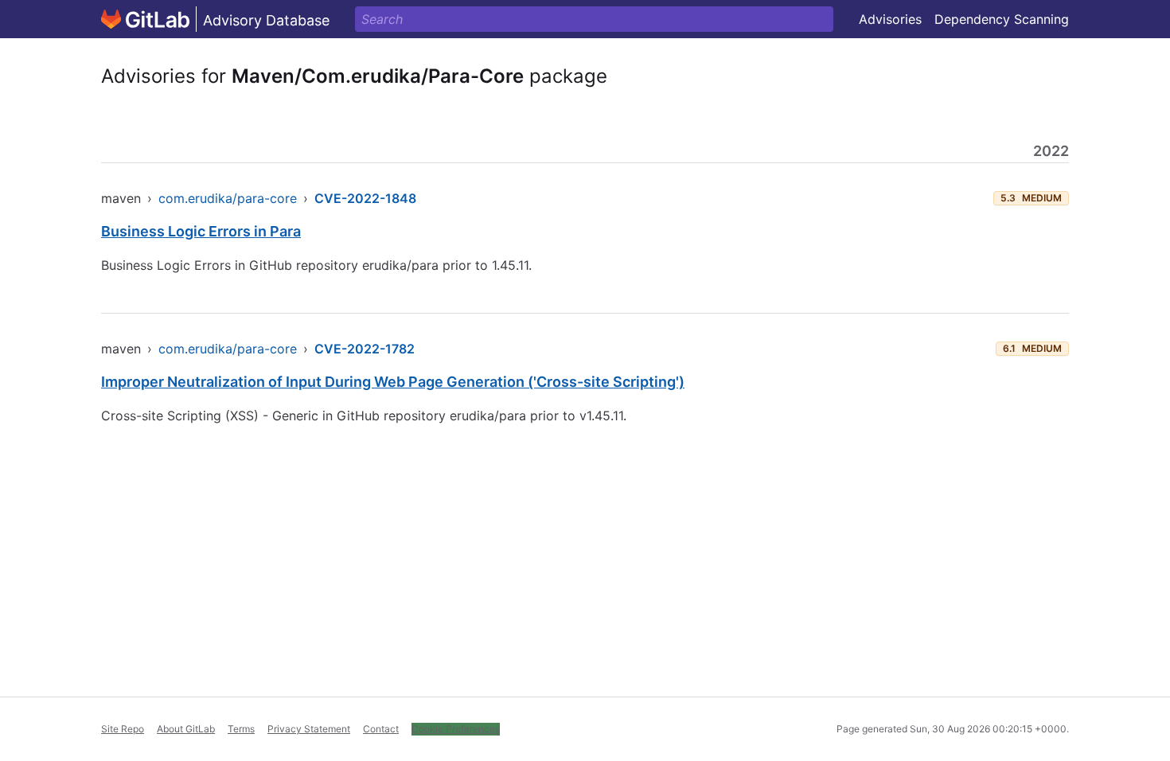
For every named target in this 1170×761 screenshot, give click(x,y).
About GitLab (186, 729)
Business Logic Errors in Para (201, 231)
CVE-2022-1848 (365, 198)
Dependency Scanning (1001, 19)
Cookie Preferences (455, 729)
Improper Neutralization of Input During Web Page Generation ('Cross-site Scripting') (392, 381)
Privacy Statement (308, 729)
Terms (241, 729)
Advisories (890, 19)
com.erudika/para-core (227, 198)
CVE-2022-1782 (364, 349)
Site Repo (122, 729)
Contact (381, 729)
